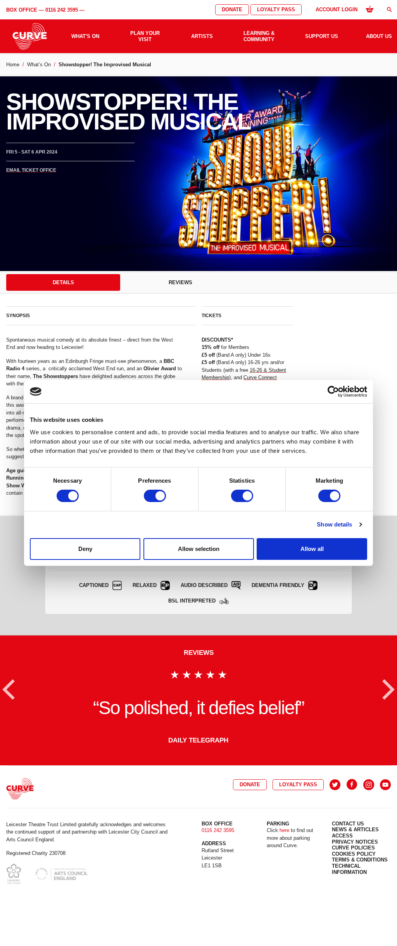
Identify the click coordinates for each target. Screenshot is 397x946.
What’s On (39, 64)
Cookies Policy (354, 854)
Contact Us (348, 824)
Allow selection (198, 549)
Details (63, 282)
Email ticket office (31, 170)
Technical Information (349, 869)
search (389, 9)
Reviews (180, 282)
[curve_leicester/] (368, 784)
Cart (369, 9)
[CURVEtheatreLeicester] (351, 784)
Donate (232, 9)
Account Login (336, 9)
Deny (85, 549)
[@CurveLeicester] (335, 784)
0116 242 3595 (61, 10)
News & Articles (355, 829)
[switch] (155, 496)
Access (342, 836)
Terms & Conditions (360, 860)
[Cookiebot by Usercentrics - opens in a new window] (333, 391)
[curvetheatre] (385, 784)
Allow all (312, 549)
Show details (334, 524)
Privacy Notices (355, 842)
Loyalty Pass (276, 9)
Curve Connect (260, 377)
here (284, 830)
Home (12, 64)
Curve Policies (353, 848)
